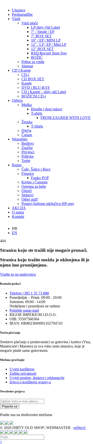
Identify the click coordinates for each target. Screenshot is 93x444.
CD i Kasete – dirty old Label (43, 92)
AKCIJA (19, 208)
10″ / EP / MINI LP (46, 40)
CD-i (25, 75)
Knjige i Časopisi (34, 182)
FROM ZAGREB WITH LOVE (66, 118)
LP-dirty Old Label (45, 27)
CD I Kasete (21, 70)
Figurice (27, 173)
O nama (18, 212)
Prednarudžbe (22, 14)
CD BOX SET (32, 79)
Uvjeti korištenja (22, 369)
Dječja (26, 130)
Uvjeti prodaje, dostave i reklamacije (37, 378)
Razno (17, 165)
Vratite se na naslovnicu (18, 274)
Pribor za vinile (32, 62)
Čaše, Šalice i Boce (36, 169)
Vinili (16, 19)
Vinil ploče (29, 23)
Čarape (26, 135)
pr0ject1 (80, 428)
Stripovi (27, 195)
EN (14, 233)
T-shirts (36, 113)
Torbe (25, 161)
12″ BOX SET (42, 49)
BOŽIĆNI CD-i (33, 96)
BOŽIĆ (37, 57)
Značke (27, 148)
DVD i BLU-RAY (35, 88)
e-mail (24, 310)
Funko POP (40, 178)
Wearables (19, 139)
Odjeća (17, 100)
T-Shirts (37, 126)
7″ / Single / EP (42, 32)
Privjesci (27, 152)
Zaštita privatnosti (23, 373)
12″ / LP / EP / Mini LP (48, 45)
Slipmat (27, 66)
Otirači (26, 191)
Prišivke (27, 156)
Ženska (26, 122)
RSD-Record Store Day (49, 53)
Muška (26, 105)
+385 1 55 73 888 (29, 293)
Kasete (26, 83)
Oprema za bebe (33, 186)
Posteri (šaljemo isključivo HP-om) (47, 204)
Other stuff (29, 199)
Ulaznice (18, 10)
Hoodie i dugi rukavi (46, 109)
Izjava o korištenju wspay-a (30, 382)
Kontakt (18, 216)
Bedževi (27, 143)
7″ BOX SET (41, 36)
